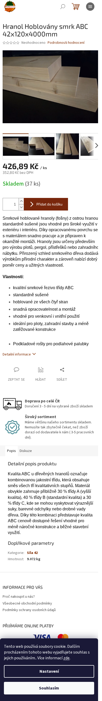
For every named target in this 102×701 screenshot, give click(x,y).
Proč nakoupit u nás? (19, 596)
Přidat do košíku (49, 204)
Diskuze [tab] (26, 451)
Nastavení (49, 671)
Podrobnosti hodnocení (66, 42)
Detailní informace (17, 354)
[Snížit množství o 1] (21, 207)
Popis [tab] (11, 451)
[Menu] (90, 6)
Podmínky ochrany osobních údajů (29, 610)
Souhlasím (49, 688)
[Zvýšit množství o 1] (21, 201)
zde (66, 658)
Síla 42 (32, 553)
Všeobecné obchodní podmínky (27, 603)
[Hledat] (63, 6)
